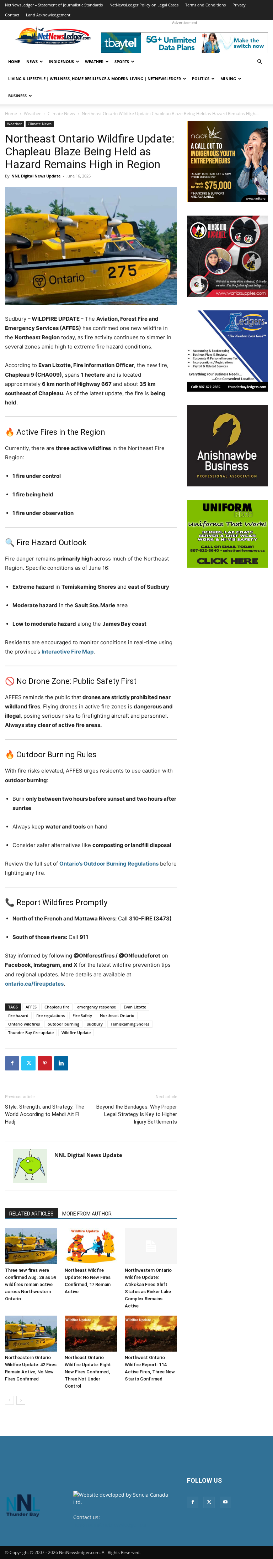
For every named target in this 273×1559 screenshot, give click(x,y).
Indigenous (61, 61)
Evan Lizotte (135, 1007)
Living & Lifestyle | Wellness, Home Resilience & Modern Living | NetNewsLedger (94, 78)
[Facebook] (12, 1063)
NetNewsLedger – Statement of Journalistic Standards (54, 4)
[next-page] (20, 1400)
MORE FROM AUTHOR (87, 1214)
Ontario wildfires (24, 1024)
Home (14, 61)
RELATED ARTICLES (31, 1214)
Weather (94, 61)
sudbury (95, 1024)
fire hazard (18, 1015)
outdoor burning (63, 1024)
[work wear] (227, 256)
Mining (228, 78)
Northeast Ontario (117, 1015)
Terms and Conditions (205, 4)
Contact (12, 14)
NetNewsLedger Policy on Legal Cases (143, 4)
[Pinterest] (45, 1063)
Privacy (239, 4)
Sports (121, 61)
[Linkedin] (61, 1063)
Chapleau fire (56, 1007)
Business (17, 95)
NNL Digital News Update (36, 176)
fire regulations (50, 1015)
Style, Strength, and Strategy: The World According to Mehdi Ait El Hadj (44, 1114)
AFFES (31, 1007)
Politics (200, 78)
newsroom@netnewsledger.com (111, 1524)
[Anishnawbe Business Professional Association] (227, 445)
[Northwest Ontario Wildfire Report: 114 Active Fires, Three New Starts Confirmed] (151, 1334)
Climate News (61, 113)
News (32, 61)
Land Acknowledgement (48, 14)
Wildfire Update (76, 1032)
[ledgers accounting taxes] (227, 351)
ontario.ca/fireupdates (34, 983)
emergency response (96, 1007)
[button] (259, 61)
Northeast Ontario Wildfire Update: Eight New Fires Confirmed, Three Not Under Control (88, 1372)
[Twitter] (28, 1063)
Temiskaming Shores (130, 1024)
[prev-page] (9, 1400)
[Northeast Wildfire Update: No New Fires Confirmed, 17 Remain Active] (91, 1246)
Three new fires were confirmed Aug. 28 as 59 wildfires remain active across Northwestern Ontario (30, 1284)
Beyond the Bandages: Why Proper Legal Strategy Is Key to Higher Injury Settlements (136, 1114)
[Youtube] (225, 1502)
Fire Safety (82, 1015)
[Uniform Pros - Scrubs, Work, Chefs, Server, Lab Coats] (227, 534)
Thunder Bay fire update (31, 1032)
